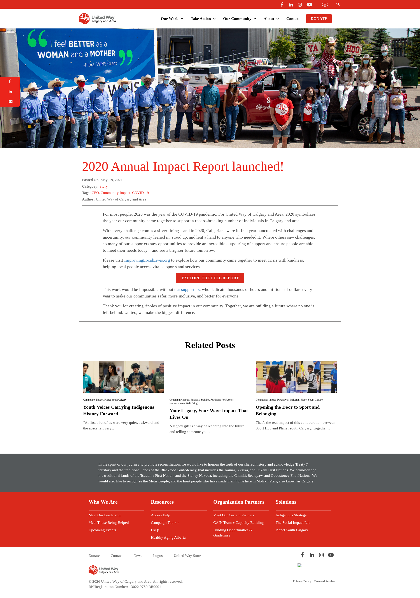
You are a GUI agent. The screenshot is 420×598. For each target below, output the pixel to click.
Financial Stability (200, 399)
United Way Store (187, 556)
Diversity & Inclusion (288, 399)
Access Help (160, 515)
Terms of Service (324, 581)
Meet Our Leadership (105, 515)
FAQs (155, 530)
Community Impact (115, 193)
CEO (95, 193)
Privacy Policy (302, 581)
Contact (293, 18)
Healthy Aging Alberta (168, 537)
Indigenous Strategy (291, 515)
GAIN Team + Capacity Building (238, 523)
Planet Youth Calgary (115, 399)
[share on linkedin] (10, 92)
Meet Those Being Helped (109, 523)
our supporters (187, 289)
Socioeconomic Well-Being (184, 403)
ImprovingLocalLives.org (147, 260)
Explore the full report (210, 278)
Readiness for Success (222, 399)
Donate (319, 18)
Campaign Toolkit (165, 523)
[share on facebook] (10, 82)
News (138, 556)
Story (104, 186)
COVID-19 (140, 193)
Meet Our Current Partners (233, 515)
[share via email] (10, 102)
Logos (158, 556)
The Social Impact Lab (293, 523)
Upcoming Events (102, 530)
